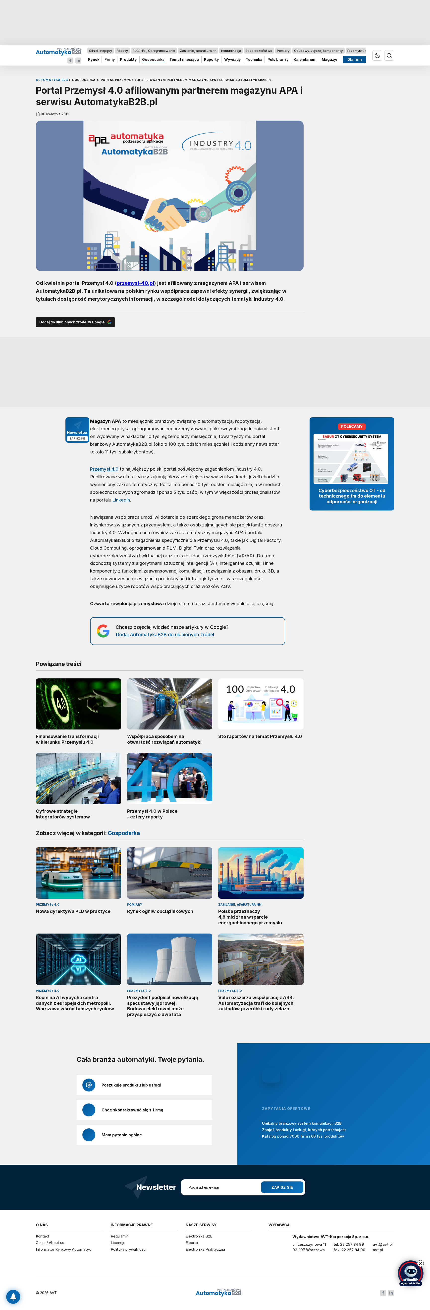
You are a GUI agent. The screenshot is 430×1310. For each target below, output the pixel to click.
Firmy (110, 60)
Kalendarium (305, 60)
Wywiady (232, 60)
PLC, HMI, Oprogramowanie (154, 51)
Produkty (128, 60)
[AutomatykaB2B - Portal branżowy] (58, 51)
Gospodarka (153, 60)
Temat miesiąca (184, 60)
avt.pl (378, 1249)
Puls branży (278, 60)
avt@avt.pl (383, 1244)
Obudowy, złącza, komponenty (318, 51)
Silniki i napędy (100, 51)
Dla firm (354, 60)
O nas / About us (50, 1242)
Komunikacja (231, 51)
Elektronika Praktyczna (205, 1249)
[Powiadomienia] (13, 1297)
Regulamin (119, 1236)
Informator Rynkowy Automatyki (64, 1249)
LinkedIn (121, 500)
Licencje (118, 1242)
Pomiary (283, 51)
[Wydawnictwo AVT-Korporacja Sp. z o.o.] (278, 1245)
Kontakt (42, 1236)
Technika (254, 60)
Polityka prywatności (129, 1249)
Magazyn (330, 60)
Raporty (211, 60)
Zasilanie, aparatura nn (198, 51)
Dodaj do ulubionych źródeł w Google (72, 322)
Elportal (192, 1242)
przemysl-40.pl (135, 283)
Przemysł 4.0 (357, 51)
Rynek (93, 60)
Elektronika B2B (199, 1236)
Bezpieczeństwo (259, 51)
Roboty (122, 51)
